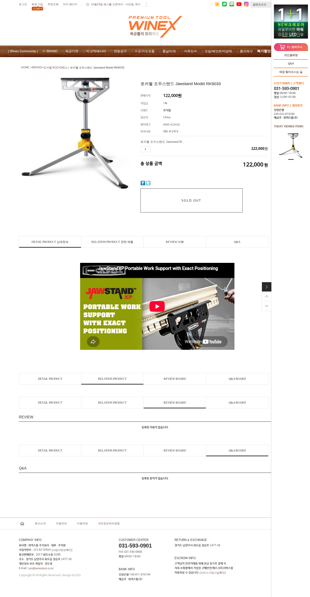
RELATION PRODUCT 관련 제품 (112, 242)
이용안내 (61, 523)
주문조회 (53, 4)
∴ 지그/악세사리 (94, 51)
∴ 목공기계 (70, 51)
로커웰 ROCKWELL (56, 67)
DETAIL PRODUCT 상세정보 (50, 242)
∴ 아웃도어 (189, 51)
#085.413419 (171, 124)
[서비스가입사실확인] (213, 572)
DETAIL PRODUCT (50, 378)
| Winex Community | (23, 51)
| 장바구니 (294, 47)
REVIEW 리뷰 (175, 242)
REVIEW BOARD (175, 378)
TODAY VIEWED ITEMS (288, 126)
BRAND (37, 67)
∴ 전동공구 (119, 51)
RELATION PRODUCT (112, 378)
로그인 (23, 4)
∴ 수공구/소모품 (143, 51)
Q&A (291, 63)
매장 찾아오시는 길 (291, 72)
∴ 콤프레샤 (244, 51)
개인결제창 (291, 55)
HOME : (26, 67)
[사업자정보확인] (62, 550)
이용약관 (82, 523)
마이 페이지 (70, 4)
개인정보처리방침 (109, 523)
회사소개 (40, 523)
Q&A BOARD (237, 378)
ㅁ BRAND (49, 51)
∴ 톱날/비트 (167, 51)
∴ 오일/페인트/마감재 (216, 51)
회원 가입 (37, 5)
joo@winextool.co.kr (41, 568)
